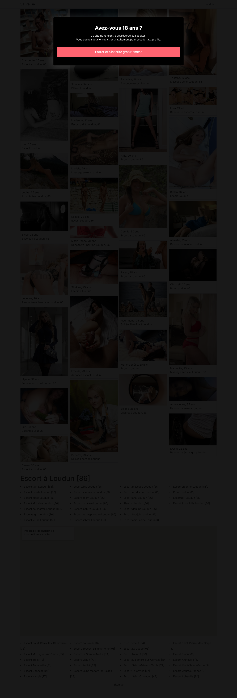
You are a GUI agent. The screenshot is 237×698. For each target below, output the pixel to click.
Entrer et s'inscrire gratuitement (118, 52)
